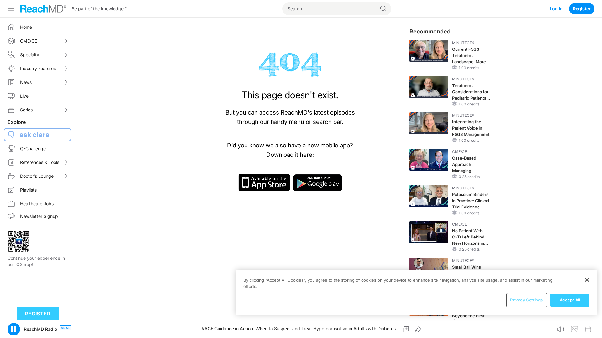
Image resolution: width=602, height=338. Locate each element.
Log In (556, 8)
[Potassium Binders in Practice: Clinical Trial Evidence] (428, 196)
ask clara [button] (34, 135)
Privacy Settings (526, 299)
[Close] (587, 280)
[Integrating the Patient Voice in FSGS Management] (428, 123)
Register (582, 8)
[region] (416, 292)
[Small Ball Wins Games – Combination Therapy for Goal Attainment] (428, 268)
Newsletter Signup (39, 216)
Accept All (570, 299)
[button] (14, 329)
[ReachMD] (43, 9)
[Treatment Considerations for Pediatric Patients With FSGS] (428, 87)
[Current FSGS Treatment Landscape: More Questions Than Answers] (428, 51)
